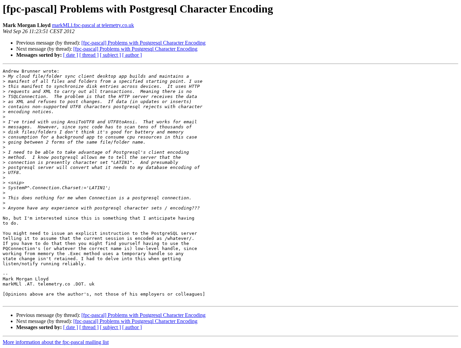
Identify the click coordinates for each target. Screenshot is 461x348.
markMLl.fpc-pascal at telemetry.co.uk (93, 25)
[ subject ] (110, 55)
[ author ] (132, 55)
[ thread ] (89, 55)
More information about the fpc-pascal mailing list (56, 342)
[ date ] (70, 55)
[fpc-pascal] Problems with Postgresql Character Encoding (143, 43)
